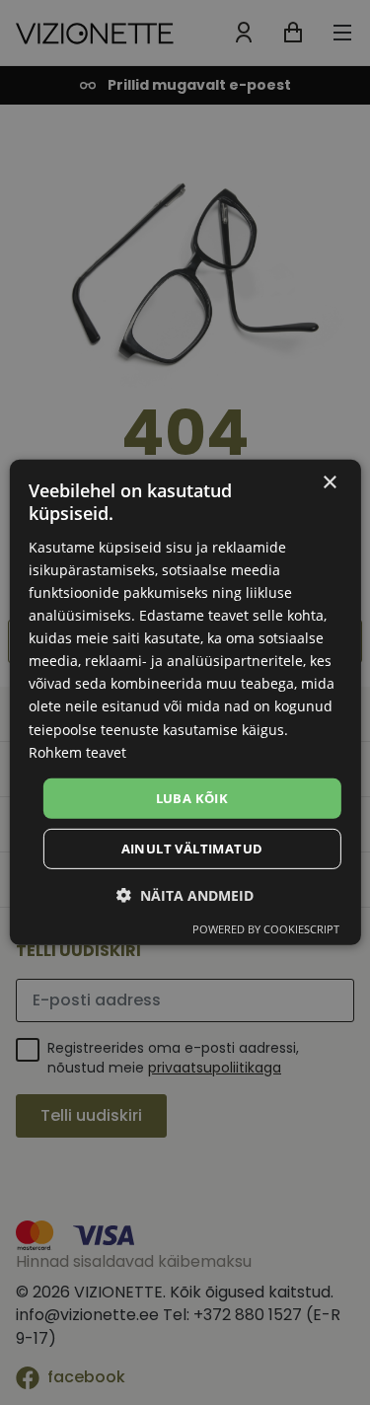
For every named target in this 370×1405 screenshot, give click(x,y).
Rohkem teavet (77, 751)
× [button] (329, 483)
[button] (185, 895)
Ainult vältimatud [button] (192, 848)
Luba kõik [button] (192, 798)
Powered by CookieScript (265, 929)
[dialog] (184, 702)
